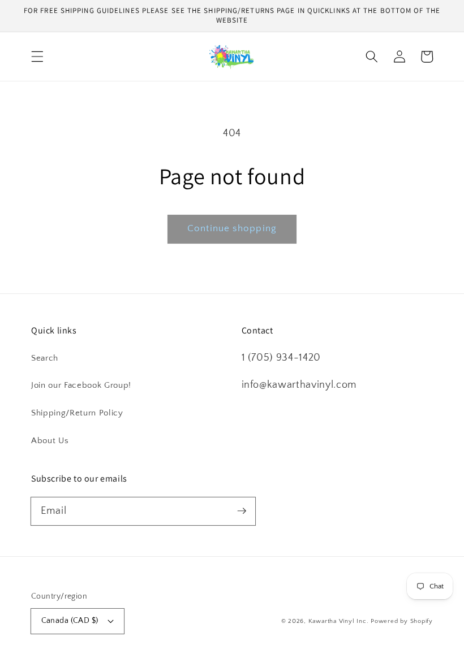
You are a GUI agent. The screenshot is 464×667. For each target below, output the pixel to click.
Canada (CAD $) (69, 620)
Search (44, 358)
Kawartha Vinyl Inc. (338, 621)
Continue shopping (232, 228)
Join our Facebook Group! (81, 385)
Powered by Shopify (402, 621)
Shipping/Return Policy (77, 413)
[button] (37, 56)
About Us (49, 440)
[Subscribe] (241, 511)
